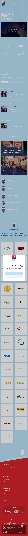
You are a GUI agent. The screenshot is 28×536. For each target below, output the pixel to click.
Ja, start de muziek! (15, 273)
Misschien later (14, 276)
